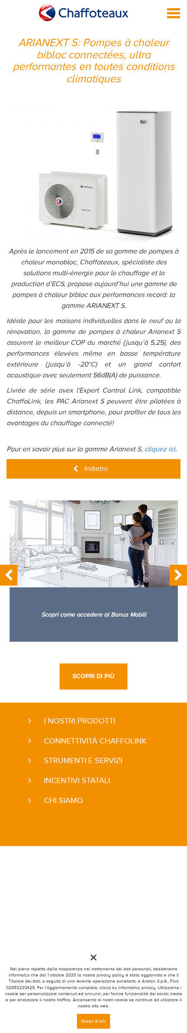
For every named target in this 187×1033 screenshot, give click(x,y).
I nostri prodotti (79, 720)
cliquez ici (159, 449)
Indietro (96, 469)
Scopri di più (93, 676)
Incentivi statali (77, 780)
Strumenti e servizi (83, 760)
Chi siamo (63, 800)
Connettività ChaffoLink (95, 740)
